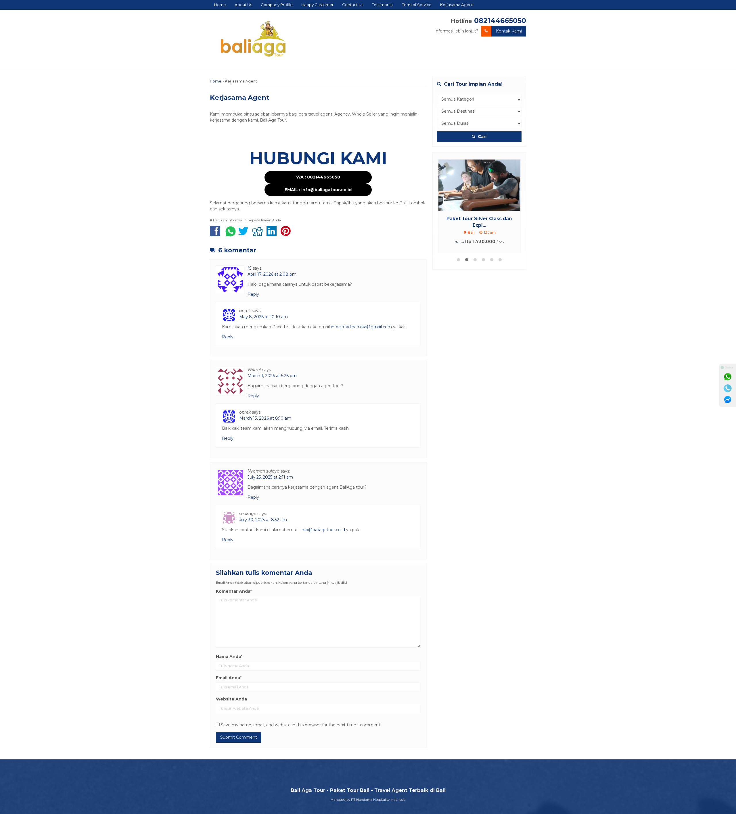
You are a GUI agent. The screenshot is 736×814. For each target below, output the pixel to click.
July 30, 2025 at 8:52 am (263, 519)
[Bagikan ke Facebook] (216, 234)
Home (220, 4)
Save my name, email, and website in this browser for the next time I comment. (301, 724)
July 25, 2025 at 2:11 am (270, 477)
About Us (243, 4)
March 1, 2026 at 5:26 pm (272, 375)
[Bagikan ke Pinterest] (287, 234)
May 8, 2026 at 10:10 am (263, 316)
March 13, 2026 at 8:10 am (265, 418)
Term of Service (417, 4)
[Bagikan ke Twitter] (244, 234)
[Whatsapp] (727, 377)
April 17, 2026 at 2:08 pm (272, 274)
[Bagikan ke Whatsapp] (230, 234)
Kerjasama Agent (456, 4)
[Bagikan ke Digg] (258, 234)
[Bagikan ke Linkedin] (273, 234)
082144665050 (500, 20)
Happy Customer (317, 4)
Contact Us (352, 4)
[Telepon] (727, 388)
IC (250, 268)
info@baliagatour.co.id (323, 529)
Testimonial (383, 4)
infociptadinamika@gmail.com (361, 326)
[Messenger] (727, 400)
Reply (253, 294)
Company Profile (277, 4)
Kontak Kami (509, 31)
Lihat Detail (484, 184)
